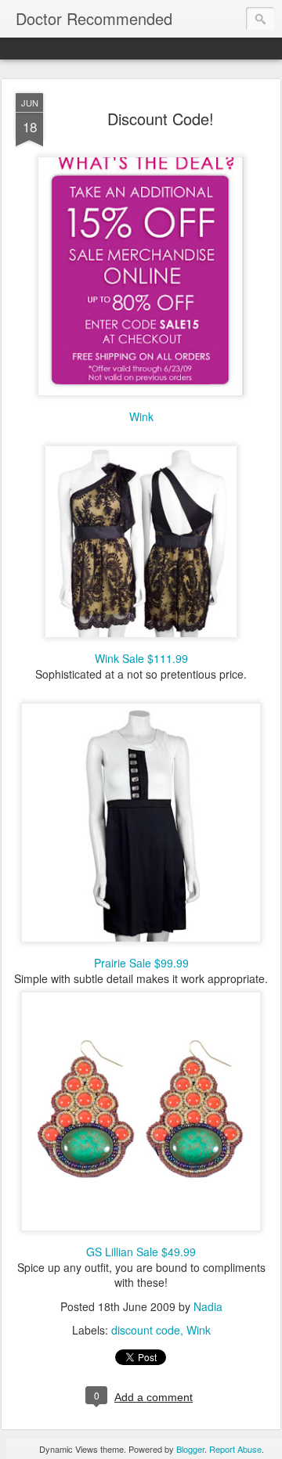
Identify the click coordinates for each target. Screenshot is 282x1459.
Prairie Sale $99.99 (141, 963)
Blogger (190, 1449)
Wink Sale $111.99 (141, 658)
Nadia (207, 1306)
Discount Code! (160, 118)
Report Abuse (235, 1449)
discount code (145, 1330)
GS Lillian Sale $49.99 (141, 1251)
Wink (141, 416)
